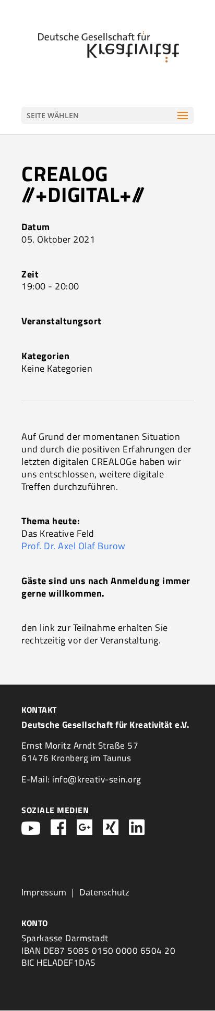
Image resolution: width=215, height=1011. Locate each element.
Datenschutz (104, 892)
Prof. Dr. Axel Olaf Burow (73, 546)
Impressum (43, 892)
